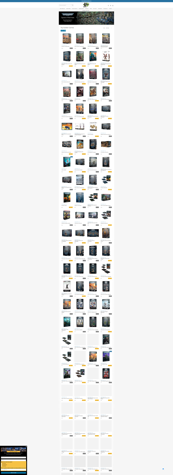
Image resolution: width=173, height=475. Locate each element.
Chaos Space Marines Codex (92, 99)
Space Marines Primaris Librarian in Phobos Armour (80, 434)
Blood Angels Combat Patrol (79, 46)
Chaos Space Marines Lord (79, 276)
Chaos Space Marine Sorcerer (92, 276)
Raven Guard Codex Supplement (80, 347)
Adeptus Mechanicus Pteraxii (66, 152)
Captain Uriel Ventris (78, 205)
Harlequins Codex (77, 99)
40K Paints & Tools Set (78, 223)
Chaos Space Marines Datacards (106, 276)
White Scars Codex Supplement (106, 99)
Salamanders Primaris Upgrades (93, 329)
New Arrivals (62, 8)
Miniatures (68, 8)
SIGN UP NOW (13, 472)
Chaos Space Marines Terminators (91, 241)
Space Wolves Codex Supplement (65, 330)
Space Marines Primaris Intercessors (65, 416)
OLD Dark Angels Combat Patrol (67, 99)
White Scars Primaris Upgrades (106, 294)
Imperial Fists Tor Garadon (92, 364)
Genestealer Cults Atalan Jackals (80, 451)
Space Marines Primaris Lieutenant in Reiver (104, 416)
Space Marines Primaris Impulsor (67, 398)
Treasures (100, 8)
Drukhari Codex (64, 205)
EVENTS (110, 8)
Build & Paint (74, 8)
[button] (163, 469)
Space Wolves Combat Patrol (79, 187)
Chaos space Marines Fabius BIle (80, 258)
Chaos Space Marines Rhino (66, 258)
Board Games (81, 8)
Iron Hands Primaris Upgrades (79, 364)
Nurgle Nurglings (90, 134)
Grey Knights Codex (104, 364)
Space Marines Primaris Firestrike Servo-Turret (91, 434)
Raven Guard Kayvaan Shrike (79, 116)
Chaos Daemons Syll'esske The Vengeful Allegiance (80, 134)
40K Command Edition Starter (106, 205)
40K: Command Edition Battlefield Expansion (104, 46)
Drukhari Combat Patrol (65, 46)
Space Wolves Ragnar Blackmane (104, 312)
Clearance (105, 8)
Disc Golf (95, 8)
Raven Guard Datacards (65, 347)
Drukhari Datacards (104, 187)
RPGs (91, 8)
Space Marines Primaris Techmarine (104, 434)
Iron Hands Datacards (65, 364)
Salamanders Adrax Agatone (105, 329)
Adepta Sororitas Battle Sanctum (93, 46)
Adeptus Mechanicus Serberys (106, 134)
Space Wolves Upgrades (78, 329)
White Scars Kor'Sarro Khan (92, 294)
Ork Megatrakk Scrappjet (92, 152)
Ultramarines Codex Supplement (67, 116)
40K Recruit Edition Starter (66, 223)
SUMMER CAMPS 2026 (85, 10)
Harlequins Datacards (104, 223)
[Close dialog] (26, 446)
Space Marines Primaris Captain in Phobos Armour (67, 434)
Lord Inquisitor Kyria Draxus (79, 294)
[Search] (72, 5)
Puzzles (86, 8)
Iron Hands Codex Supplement (106, 347)
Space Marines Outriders (79, 398)
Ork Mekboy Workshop (104, 152)
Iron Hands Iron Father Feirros (92, 347)
